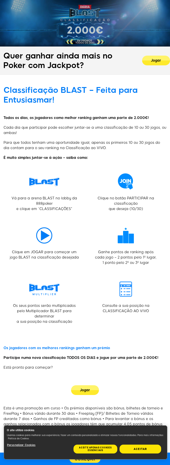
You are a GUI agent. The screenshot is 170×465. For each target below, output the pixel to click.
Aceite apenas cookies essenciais (95, 448)
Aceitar (140, 449)
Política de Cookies (18, 438)
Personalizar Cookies (21, 445)
